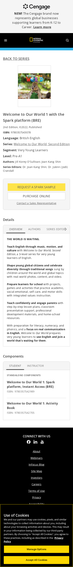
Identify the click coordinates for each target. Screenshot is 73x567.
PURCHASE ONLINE (43, 197)
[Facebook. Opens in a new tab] (28, 443)
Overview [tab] (15, 229)
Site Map (36, 471)
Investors (36, 477)
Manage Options (36, 549)
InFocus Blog (36, 464)
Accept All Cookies (36, 560)
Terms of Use (36, 491)
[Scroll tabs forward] (66, 229)
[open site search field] (67, 40)
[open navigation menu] (5, 40)
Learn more (42, 27)
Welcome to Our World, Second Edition (42, 144)
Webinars (36, 458)
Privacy (36, 497)
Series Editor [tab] (56, 229)
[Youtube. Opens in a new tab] (42, 443)
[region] (36, 535)
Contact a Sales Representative (36, 203)
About (36, 451)
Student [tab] (15, 365)
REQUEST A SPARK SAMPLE (41, 188)
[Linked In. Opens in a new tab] (35, 443)
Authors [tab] (34, 229)
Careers (36, 484)
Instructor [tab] (35, 365)
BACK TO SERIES (16, 58)
